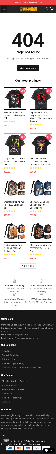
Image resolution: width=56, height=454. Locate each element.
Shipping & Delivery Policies (14, 381)
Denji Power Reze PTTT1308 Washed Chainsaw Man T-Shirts (40, 162)
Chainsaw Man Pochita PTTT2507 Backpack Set (40, 248)
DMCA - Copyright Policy (13, 363)
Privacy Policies (9, 359)
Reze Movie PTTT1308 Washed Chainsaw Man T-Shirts (14, 115)
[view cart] (52, 9)
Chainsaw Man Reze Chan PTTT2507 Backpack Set (39, 205)
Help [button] (50, 450)
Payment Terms (9, 385)
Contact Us (7, 393)
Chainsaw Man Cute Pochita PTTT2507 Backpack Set (13, 248)
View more (28, 266)
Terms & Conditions (11, 355)
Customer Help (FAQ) (12, 398)
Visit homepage (28, 68)
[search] (47, 9)
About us (6, 351)
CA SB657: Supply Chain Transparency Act (21, 367)
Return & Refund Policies (13, 389)
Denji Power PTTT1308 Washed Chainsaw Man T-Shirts (14, 162)
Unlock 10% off (6, 440)
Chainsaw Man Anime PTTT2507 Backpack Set (14, 205)
